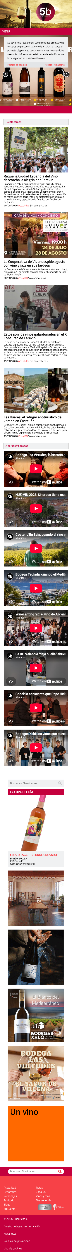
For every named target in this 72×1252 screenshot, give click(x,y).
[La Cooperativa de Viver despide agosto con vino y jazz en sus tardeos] (36, 235)
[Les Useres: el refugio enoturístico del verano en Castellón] (36, 391)
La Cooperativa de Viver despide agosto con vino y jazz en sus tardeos (34, 263)
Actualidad (23, 205)
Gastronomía (43, 1200)
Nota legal (10, 1233)
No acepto (59, 65)
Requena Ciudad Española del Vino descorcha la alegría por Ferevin (31, 178)
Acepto (48, 65)
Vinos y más (43, 1196)
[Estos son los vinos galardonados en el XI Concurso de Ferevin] (36, 308)
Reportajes (10, 1192)
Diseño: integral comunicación (22, 1226)
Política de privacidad (17, 1241)
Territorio (9, 1200)
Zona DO (23, 278)
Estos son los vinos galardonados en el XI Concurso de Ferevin (36, 336)
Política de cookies (17, 65)
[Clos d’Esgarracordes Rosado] (36, 823)
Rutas (39, 1187)
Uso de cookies (13, 1248)
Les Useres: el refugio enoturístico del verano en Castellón (33, 419)
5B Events (9, 1209)
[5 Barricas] (45, 12)
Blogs (7, 1204)
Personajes (10, 1196)
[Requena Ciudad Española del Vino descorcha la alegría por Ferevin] (36, 149)
